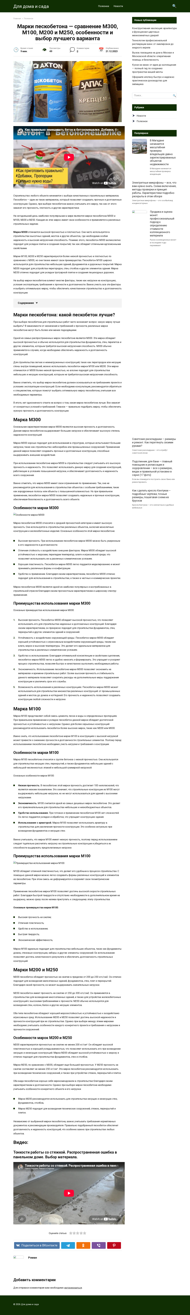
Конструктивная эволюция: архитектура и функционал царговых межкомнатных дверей (154, 32)
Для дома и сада (31, 6)
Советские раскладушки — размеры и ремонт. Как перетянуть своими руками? (154, 442)
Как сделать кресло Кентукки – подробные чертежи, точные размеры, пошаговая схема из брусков (151, 495)
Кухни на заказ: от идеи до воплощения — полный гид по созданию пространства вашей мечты (154, 68)
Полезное (103, 6)
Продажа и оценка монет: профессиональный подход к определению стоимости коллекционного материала (162, 223)
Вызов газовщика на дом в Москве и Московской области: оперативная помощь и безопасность (153, 56)
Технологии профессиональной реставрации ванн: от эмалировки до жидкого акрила (153, 44)
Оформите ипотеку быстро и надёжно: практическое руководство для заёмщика (153, 81)
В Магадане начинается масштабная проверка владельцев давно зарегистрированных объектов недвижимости (163, 152)
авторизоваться (73, 1287)
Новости (118, 6)
